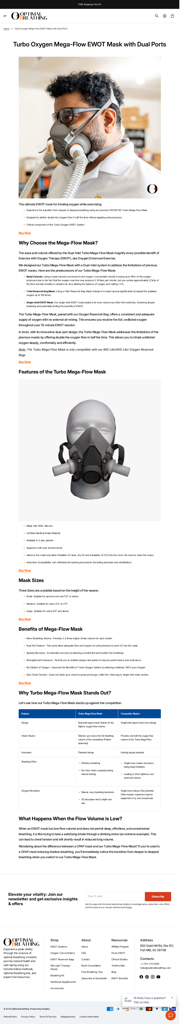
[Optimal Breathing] (29, 16)
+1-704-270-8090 (149, 963)
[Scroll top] (175, 1020)
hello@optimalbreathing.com (155, 967)
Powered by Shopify (40, 1009)
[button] (7, 16)
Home (6, 28)
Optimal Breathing (20, 1009)
